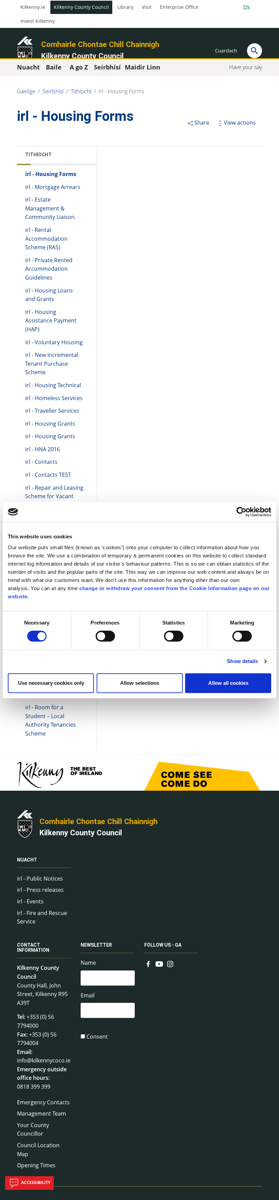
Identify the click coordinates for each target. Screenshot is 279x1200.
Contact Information (33, 947)
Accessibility (35, 1182)
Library (125, 7)
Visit (146, 7)
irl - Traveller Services (52, 410)
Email (88, 995)
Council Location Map (38, 1149)
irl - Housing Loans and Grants (49, 295)
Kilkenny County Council (81, 7)
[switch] (105, 636)
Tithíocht (81, 91)
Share (201, 122)
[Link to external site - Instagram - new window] (170, 963)
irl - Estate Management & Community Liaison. (50, 208)
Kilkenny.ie (32, 7)
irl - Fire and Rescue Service (42, 917)
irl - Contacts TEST (48, 474)
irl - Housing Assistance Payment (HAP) (51, 320)
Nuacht (27, 860)
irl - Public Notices (40, 878)
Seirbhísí (53, 91)
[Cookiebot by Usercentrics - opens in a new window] (241, 512)
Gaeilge (26, 91)
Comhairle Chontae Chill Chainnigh (100, 44)
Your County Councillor (33, 1129)
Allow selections (139, 683)
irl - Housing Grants (50, 423)
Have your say (245, 67)
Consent (97, 1036)
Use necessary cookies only (51, 683)
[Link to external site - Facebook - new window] (148, 963)
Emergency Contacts (43, 1102)
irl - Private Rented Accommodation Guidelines (48, 268)
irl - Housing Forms (121, 91)
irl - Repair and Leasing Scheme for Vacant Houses (54, 496)
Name (88, 962)
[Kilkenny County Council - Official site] (25, 50)
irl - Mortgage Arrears (52, 187)
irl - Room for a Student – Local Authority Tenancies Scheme (50, 720)
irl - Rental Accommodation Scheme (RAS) (46, 238)
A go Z (79, 67)
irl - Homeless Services (54, 398)
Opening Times (36, 1165)
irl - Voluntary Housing (54, 342)
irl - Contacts (41, 461)
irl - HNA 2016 (42, 449)
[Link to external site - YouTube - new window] (159, 963)
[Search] (254, 50)
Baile (54, 67)
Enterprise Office (179, 7)
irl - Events (30, 901)
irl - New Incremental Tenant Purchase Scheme (51, 363)
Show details (242, 661)
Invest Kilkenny (37, 21)
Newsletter (96, 945)
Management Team (41, 1113)
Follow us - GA (162, 945)
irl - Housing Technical (53, 385)
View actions (240, 122)
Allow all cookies (228, 683)
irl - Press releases (40, 890)
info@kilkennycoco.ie (43, 1060)
